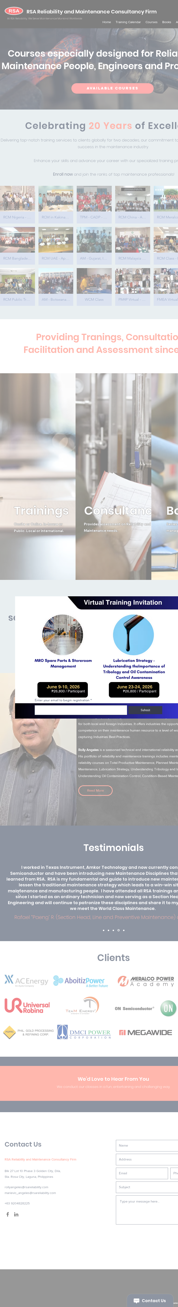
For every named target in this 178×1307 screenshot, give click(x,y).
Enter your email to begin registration (62, 700)
